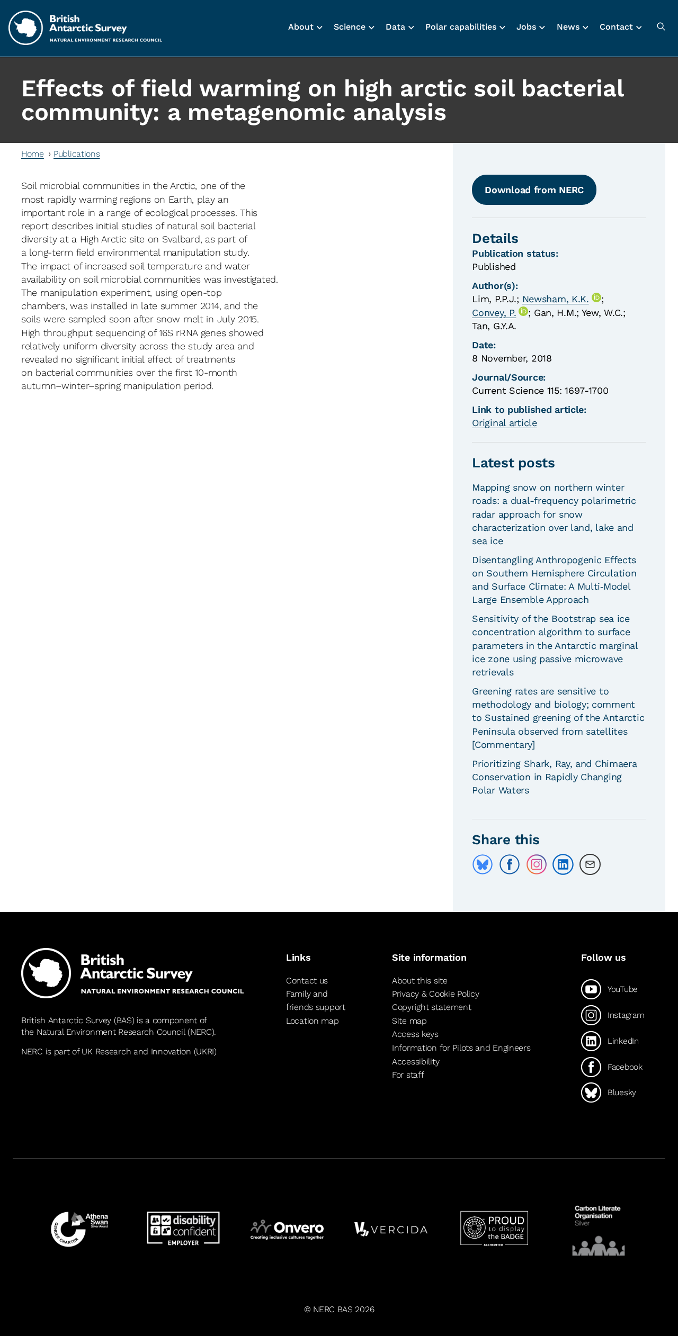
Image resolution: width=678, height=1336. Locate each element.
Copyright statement (431, 1007)
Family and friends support (315, 1001)
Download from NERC (534, 189)
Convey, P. (494, 312)
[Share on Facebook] (509, 864)
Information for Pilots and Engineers (461, 1048)
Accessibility (415, 1062)
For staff (408, 1075)
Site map (409, 1021)
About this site (420, 981)
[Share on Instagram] (536, 864)
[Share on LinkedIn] (563, 864)
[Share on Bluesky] (482, 864)
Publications (76, 154)
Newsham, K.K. (555, 298)
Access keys (415, 1034)
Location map (312, 1021)
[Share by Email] (590, 864)
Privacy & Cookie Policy (435, 994)
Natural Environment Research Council (111, 1032)
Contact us (307, 981)
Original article (504, 422)
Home (32, 154)
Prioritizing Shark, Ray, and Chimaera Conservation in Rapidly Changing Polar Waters (554, 777)
